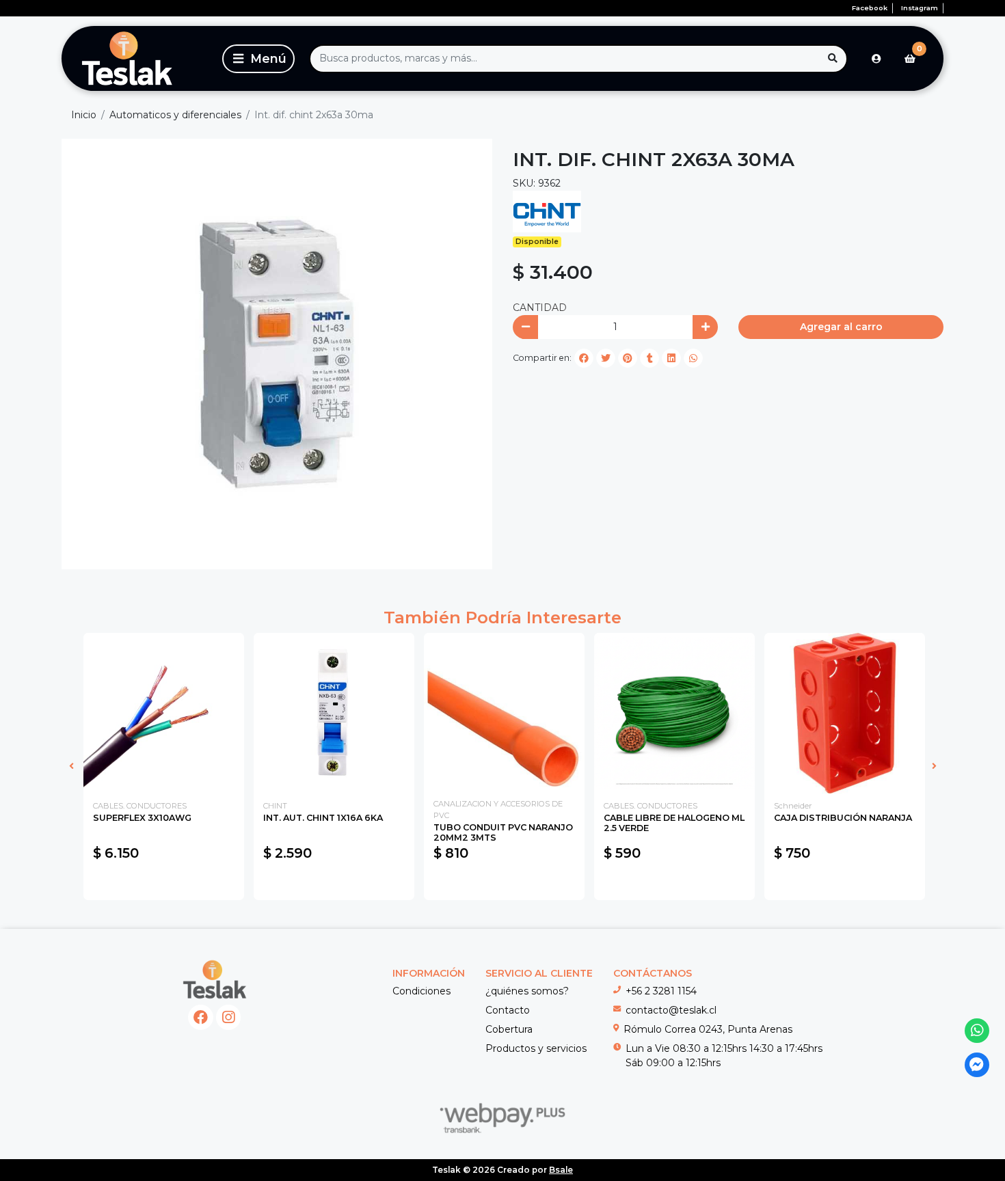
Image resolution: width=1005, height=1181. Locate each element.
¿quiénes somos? (527, 991)
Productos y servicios (536, 1048)
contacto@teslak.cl (671, 1010)
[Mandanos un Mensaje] (977, 1065)
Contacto (507, 1010)
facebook (869, 8)
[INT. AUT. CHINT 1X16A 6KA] (334, 713)
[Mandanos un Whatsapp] (977, 1031)
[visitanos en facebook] (200, 1017)
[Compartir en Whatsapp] (693, 358)
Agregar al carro (841, 327)
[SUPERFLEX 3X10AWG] (163, 713)
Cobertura (509, 1029)
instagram (919, 8)
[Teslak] (139, 58)
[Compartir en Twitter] (605, 358)
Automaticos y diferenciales (175, 115)
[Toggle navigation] (258, 58)
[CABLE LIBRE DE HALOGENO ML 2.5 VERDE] (674, 713)
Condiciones (421, 991)
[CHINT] (547, 211)
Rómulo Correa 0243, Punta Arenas (708, 1029)
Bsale (561, 1170)
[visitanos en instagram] (228, 1017)
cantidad (540, 307)
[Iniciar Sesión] (876, 58)
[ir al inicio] (215, 979)
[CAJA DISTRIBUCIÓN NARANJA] (844, 713)
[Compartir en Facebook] (583, 358)
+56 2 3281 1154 (661, 991)
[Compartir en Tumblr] (649, 358)
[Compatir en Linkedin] (671, 358)
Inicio (83, 115)
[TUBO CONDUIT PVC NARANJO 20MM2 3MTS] (504, 713)
